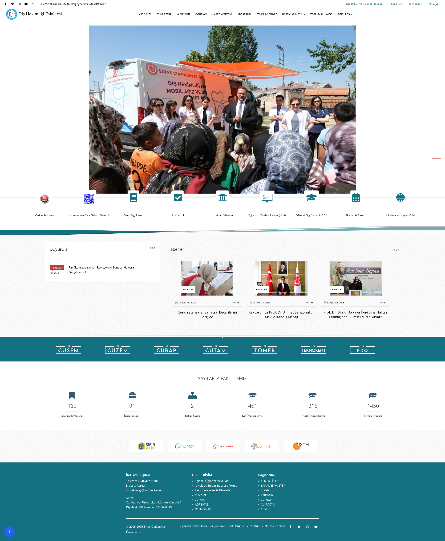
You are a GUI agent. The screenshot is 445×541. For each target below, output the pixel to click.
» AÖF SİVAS (200, 504)
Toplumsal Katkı (321, 14)
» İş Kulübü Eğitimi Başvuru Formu (214, 485)
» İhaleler (264, 490)
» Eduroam (265, 495)
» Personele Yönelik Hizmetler (212, 490)
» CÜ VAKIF (199, 500)
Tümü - (152, 247)
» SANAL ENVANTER (271, 485)
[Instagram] (19, 4)
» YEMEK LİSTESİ (269, 481)
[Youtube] (26, 4)
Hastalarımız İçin (293, 14)
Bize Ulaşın (344, 14)
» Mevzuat (199, 495)
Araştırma (244, 14)
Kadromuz (183, 14)
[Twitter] (12, 4)
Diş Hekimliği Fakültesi (39, 13)
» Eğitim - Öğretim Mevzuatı (210, 481)
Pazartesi (54, 272)
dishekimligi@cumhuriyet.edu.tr (146, 490)
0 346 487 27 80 (60, 4)
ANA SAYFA (144, 14)
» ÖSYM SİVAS (201, 509)
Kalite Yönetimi (222, 14)
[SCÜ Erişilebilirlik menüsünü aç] (9, 531)
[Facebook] (6, 4)
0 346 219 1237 (96, 4)
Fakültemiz (163, 14)
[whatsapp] (33, 4)
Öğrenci (201, 14)
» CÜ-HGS (264, 500)
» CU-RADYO (266, 504)
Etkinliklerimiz (267, 14)
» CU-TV (263, 509)
